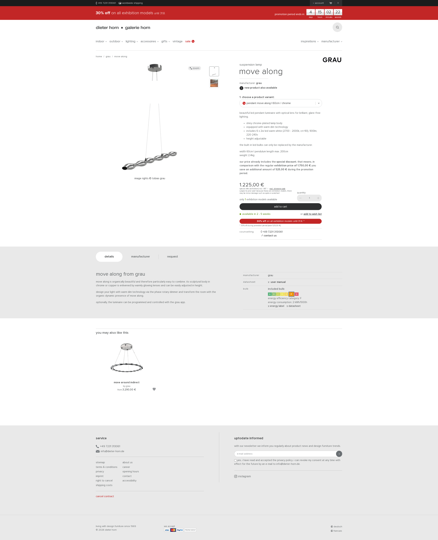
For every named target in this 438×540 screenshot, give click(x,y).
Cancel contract (105, 496)
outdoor (115, 41)
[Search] (337, 27)
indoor (100, 41)
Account (319, 3)
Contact (127, 476)
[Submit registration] (339, 454)
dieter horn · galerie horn (123, 28)
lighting (130, 41)
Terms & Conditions (106, 467)
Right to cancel (104, 480)
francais (338, 531)
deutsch (338, 526)
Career (126, 467)
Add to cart (280, 206)
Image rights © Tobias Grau (149, 178)
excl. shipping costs (277, 189)
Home (99, 56)
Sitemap (100, 462)
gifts (164, 41)
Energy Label (276, 306)
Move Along (120, 56)
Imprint (100, 476)
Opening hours (131, 471)
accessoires (148, 41)
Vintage (178, 41)
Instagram (244, 476)
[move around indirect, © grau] (127, 376)
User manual (277, 282)
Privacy (100, 471)
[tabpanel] (126, 371)
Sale (188, 41)
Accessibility (129, 480)
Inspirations (308, 41)
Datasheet (294, 306)
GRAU (108, 56)
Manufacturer (330, 41)
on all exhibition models (130, 13)
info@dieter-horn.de (112, 451)
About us (128, 462)
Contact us (270, 235)
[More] (318, 198)
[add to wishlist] (154, 390)
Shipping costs (104, 485)
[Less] (300, 198)
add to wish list (313, 214)
